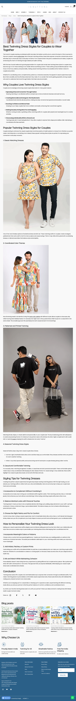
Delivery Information (29, 667)
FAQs (26, 669)
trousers (14, 439)
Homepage (4, 16)
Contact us (61, 12)
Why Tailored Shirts (29, 674)
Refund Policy (44, 667)
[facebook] (11, 689)
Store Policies (44, 662)
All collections (18, 13)
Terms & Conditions (45, 673)
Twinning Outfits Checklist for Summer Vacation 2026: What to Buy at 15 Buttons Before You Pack (62, 628)
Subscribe (63, 675)
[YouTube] (6, 689)
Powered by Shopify (16, 698)
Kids (50, 12)
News (14, 16)
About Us (27, 664)
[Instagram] (2, 689)
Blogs (10, 16)
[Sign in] (71, 6)
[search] (2, 6)
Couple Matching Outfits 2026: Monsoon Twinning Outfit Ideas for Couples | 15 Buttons (12, 628)
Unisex (45, 12)
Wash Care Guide (28, 671)
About (54, 12)
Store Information (29, 662)
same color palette (34, 316)
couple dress (20, 56)
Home (12, 12)
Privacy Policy (44, 664)
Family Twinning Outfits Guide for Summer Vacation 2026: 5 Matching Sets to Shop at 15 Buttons (37, 628)
